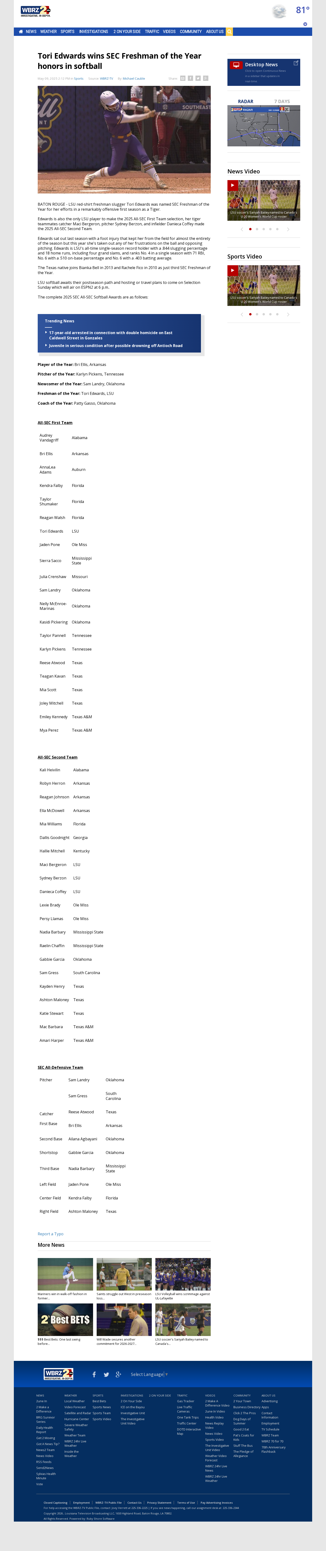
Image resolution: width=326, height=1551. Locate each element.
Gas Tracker (185, 1401)
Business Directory (246, 1407)
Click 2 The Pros (244, 1413)
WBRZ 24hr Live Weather (75, 1443)
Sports (67, 31)
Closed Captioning (56, 1502)
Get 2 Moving (45, 1438)
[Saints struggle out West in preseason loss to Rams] (124, 1274)
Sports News (102, 1407)
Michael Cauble (134, 78)
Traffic (152, 31)
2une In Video (215, 1411)
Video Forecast (75, 1407)
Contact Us (134, 1502)
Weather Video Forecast (216, 1458)
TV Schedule (270, 1429)
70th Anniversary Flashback (273, 1449)
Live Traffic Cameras (184, 1409)
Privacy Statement (159, 1502)
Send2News (45, 1468)
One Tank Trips (188, 1417)
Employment (270, 1423)
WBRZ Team (270, 1435)
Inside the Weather (71, 1453)
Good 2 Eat (241, 1429)
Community (191, 31)
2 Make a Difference (44, 1409)
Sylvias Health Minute (46, 1476)
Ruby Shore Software (101, 1518)
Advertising (270, 1401)
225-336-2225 (139, 1508)
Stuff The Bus (243, 1445)
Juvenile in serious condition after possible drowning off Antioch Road (116, 345)
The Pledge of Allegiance (243, 1453)
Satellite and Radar (77, 1413)
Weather (48, 31)
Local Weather (74, 1401)
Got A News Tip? (47, 1444)
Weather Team (74, 1435)
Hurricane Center (76, 1419)
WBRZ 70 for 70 (272, 1441)
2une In (41, 1401)
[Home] (35, 14)
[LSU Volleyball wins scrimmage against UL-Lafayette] (183, 1274)
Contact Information (270, 1415)
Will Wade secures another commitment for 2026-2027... (117, 1341)
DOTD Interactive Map (189, 1431)
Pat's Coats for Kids (243, 1437)
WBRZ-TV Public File (108, 1502)
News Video (44, 1456)
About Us (215, 31)
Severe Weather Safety (76, 1427)
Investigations (93, 31)
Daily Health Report (44, 1429)
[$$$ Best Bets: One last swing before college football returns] (65, 1319)
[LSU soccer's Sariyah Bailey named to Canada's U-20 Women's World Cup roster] (183, 1319)
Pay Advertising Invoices (217, 1502)
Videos (169, 31)
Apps (265, 1407)
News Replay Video (214, 1425)
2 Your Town (242, 1401)
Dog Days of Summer (242, 1421)
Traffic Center (186, 1423)
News (31, 31)
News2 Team (45, 1450)
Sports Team (102, 1413)
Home (21, 31)
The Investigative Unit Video (133, 1421)
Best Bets (99, 1401)
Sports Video (102, 1419)
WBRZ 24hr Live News (216, 1468)
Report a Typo (50, 1233)
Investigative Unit (133, 1413)
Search (229, 31)
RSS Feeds (44, 1462)
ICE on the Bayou (133, 1407)
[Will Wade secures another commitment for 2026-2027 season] (124, 1319)
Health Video (214, 1417)
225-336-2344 (231, 1508)
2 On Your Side (127, 31)
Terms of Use (186, 1502)
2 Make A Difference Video (217, 1403)
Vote (39, 1484)
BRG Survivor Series (45, 1419)
